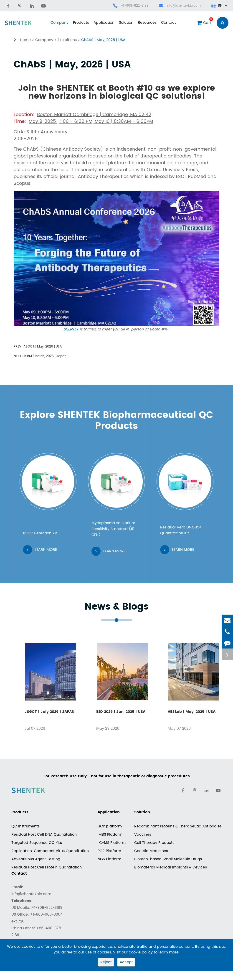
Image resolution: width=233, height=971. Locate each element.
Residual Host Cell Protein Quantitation (46, 867)
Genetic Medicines (151, 851)
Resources (147, 23)
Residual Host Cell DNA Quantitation (44, 834)
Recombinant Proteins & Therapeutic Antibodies (178, 826)
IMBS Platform (110, 834)
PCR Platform (109, 851)
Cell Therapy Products (154, 843)
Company (59, 23)
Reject (106, 962)
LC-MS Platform (112, 843)
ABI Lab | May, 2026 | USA (191, 712)
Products (81, 23)
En (220, 6)
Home (25, 40)
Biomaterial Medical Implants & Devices (170, 867)
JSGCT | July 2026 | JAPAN (49, 712)
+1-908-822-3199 (135, 5)
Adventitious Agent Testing (35, 859)
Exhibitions (67, 40)
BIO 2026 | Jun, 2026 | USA (120, 712)
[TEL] (227, 631)
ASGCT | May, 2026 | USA (42, 346)
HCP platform (110, 826)
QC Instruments (25, 826)
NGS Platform (109, 859)
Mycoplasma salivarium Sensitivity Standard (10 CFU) (113, 529)
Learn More (46, 550)
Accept (126, 962)
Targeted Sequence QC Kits (36, 843)
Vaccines (142, 834)
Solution (126, 23)
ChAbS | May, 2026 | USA (103, 40)
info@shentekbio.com (184, 5)
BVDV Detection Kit (40, 533)
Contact (168, 23)
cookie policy (141, 952)
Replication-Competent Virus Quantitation (50, 851)
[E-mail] (227, 620)
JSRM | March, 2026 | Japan (44, 356)
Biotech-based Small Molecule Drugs (168, 859)
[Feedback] (227, 643)
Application (104, 23)
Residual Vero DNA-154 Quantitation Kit (181, 530)
